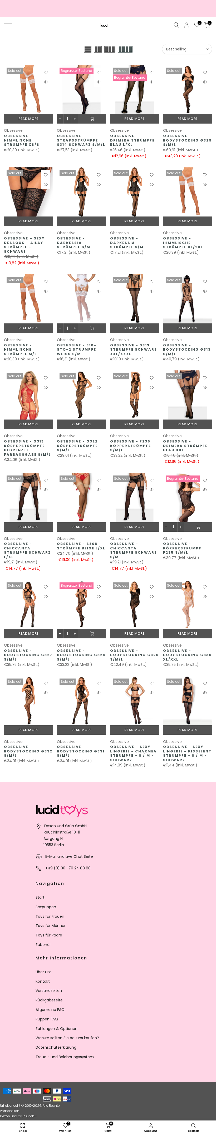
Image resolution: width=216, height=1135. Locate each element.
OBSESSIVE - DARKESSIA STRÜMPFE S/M (73, 242)
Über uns (44, 971)
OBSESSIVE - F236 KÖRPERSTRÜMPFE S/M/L (130, 446)
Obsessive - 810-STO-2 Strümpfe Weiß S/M (76, 349)
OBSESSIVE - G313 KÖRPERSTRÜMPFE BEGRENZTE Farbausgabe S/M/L (27, 448)
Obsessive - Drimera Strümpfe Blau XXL (185, 446)
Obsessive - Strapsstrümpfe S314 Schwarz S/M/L (81, 140)
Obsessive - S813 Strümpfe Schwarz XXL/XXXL (133, 349)
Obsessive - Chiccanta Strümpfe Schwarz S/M (133, 550)
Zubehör (43, 944)
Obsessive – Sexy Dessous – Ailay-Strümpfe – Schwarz (25, 245)
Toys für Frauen (50, 916)
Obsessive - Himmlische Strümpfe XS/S (22, 140)
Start (40, 897)
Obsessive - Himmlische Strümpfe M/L (20, 349)
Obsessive (13, 130)
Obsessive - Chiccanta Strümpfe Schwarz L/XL (27, 550)
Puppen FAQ (47, 1019)
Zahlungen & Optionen (56, 1028)
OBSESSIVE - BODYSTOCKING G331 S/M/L (81, 751)
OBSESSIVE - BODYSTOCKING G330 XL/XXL (187, 655)
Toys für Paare (49, 935)
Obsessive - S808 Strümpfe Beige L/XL (81, 546)
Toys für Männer (51, 925)
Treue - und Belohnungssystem (65, 1056)
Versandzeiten (49, 990)
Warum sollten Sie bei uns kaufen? (67, 1037)
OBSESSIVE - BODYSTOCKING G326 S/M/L (134, 655)
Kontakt (43, 981)
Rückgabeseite (49, 1000)
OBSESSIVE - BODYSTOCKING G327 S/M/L (28, 655)
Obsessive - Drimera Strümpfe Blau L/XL (132, 140)
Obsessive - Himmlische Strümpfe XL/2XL (183, 242)
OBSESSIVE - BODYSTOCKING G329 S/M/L (187, 140)
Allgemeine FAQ (50, 1009)
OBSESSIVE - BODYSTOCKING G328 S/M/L (81, 655)
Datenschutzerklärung (56, 1047)
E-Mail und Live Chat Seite (69, 856)
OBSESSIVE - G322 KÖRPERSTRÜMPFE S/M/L (77, 446)
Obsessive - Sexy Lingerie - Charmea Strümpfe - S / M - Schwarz (133, 753)
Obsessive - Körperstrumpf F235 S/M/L (182, 548)
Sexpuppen (46, 907)
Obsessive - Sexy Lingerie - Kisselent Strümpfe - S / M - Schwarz (187, 753)
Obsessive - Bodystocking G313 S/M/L (187, 349)
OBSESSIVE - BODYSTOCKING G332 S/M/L (28, 751)
